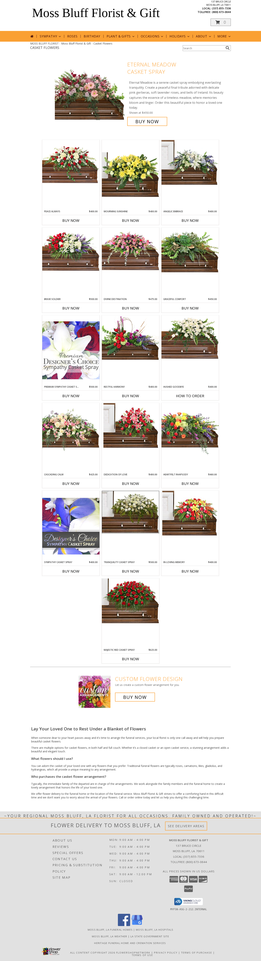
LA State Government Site (149, 936)
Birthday (92, 36)
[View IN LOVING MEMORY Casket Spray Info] (190, 513)
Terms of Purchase (196, 952)
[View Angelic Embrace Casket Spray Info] (190, 162)
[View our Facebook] (124, 925)
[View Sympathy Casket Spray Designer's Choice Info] (71, 526)
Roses (72, 36)
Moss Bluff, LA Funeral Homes (110, 929)
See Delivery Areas (186, 826)
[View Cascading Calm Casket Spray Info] (71, 427)
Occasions (150, 36)
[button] (221, 22)
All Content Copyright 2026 (92, 952)
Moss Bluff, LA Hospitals (154, 929)
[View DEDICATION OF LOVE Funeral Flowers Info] (130, 425)
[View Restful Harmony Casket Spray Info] (130, 337)
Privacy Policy (166, 952)
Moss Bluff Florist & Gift (96, 13)
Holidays (177, 36)
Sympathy (48, 36)
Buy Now (147, 121)
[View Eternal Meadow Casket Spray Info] (90, 93)
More (222, 36)
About (201, 36)
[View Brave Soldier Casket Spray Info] (71, 250)
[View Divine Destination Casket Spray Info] (130, 249)
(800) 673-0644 (221, 12)
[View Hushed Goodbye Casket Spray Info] (190, 337)
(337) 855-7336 (221, 8)
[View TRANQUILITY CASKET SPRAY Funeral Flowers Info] (130, 512)
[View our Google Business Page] (137, 925)
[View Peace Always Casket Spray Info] (71, 162)
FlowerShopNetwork (133, 952)
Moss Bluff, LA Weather (109, 936)
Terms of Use (142, 955)
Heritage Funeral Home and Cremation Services (130, 943)
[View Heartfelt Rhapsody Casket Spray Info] (190, 429)
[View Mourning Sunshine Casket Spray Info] (130, 175)
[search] (228, 48)
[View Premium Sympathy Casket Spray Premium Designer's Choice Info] (71, 350)
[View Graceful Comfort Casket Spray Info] (190, 250)
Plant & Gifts (119, 36)
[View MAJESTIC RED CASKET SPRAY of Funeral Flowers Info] (130, 601)
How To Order (190, 395)
